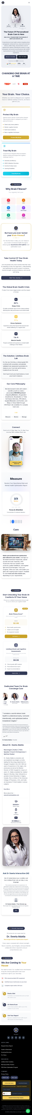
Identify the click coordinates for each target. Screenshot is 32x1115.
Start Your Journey (14, 278)
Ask (16, 910)
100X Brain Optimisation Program (9, 1067)
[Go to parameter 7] (20, 521)
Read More (7, 789)
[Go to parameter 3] (14, 521)
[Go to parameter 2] (12, 521)
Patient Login (5, 1077)
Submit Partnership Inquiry (16, 1097)
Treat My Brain (16, 173)
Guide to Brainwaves (6, 1049)
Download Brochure (6, 1052)
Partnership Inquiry (9, 1083)
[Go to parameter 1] (11, 521)
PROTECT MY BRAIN (10, 56)
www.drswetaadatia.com (11, 795)
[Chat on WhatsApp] (28, 1111)
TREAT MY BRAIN (22, 56)
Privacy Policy (4, 1074)
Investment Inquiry (23, 1083)
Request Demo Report (7, 1046)
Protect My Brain (16, 137)
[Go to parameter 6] (19, 521)
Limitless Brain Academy (7, 1061)
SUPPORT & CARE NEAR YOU (16, 463)
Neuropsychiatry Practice (7, 1064)
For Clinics (3, 1055)
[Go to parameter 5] (17, 521)
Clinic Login (14, 1077)
